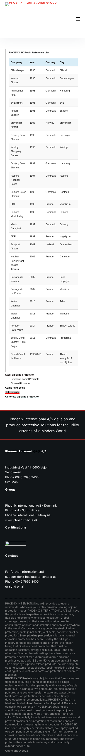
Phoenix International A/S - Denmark (31, 505)
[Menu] (78, 19)
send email (16, 586)
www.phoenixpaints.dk (21, 520)
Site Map (11, 482)
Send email (13, 472)
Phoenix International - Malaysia (27, 515)
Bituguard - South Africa (22, 510)
